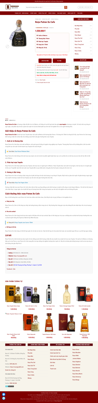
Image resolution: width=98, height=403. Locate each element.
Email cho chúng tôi (10, 370)
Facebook (9, 269)
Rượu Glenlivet (76, 364)
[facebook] (3, 394)
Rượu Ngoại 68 (58, 401)
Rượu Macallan (76, 352)
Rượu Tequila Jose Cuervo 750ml (24, 222)
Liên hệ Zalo (45, 61)
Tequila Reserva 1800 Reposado (84, 335)
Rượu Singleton (77, 361)
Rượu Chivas (76, 349)
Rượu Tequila (54, 19)
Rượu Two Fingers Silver (21, 182)
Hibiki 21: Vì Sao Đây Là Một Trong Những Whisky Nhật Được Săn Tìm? (85, 94)
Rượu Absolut (76, 370)
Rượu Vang (33, 13)
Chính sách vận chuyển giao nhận (59, 356)
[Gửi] (65, 7)
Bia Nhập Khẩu (61, 13)
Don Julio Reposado (67, 334)
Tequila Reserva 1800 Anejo (49, 334)
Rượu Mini (77, 32)
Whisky (77, 54)
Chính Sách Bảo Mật (55, 350)
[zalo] (3, 398)
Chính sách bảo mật (66, 399)
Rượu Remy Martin (77, 374)
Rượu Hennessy (77, 377)
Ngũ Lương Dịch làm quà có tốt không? (85, 76)
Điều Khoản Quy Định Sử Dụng (58, 359)
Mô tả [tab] (6, 120)
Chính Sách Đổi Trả (55, 353)
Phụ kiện (79, 13)
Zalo (14, 269)
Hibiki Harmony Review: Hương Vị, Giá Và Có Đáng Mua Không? (85, 104)
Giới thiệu (52, 362)
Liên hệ (52, 365)
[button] (7, 46)
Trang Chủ (18, 13)
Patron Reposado (31, 334)
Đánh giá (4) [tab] (12, 120)
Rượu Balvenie (76, 367)
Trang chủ (38, 19)
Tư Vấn (59, 61)
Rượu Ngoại (25, 13)
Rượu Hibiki (76, 355)
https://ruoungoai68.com (20, 256)
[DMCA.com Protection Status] (9, 386)
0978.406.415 (13, 364)
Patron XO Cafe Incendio (84, 306)
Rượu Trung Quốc (79, 44)
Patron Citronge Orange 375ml (67, 306)
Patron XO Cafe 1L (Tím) (31, 306)
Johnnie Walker (77, 358)
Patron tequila (40, 82)
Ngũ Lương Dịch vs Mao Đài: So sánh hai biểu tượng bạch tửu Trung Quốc (85, 84)
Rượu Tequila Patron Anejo (13, 306)
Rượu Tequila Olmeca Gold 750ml (13, 335)
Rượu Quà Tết (71, 13)
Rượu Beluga (76, 380)
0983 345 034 (13, 383)
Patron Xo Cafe (46, 82)
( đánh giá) (45, 27)
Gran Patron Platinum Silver (22, 151)
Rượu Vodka (51, 13)
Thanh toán (53, 369)
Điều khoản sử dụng (54, 399)
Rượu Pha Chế (42, 13)
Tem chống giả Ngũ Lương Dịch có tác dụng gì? (85, 68)
